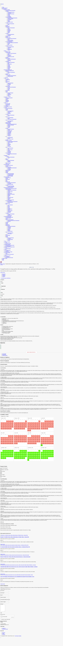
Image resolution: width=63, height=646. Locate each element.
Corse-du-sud (8, 104)
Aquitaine (5, 242)
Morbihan (7, 61)
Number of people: (3, 597)
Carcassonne (9, 111)
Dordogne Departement (11, 27)
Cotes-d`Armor (8, 52)
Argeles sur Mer (10, 142)
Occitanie (5, 107)
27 (3, 428)
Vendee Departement (11, 173)
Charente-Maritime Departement (12, 17)
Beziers (9, 129)
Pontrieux (9, 55)
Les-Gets (9, 228)
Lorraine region (8, 250)
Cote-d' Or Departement (11, 72)
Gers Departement (10, 120)
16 (28, 426)
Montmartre (9, 94)
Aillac (9, 28)
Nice (8, 196)
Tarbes (9, 127)
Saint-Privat (9, 134)
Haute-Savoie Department (11, 226)
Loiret (7, 91)
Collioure (9, 143)
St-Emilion (9, 35)
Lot (6, 136)
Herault (7, 128)
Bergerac (9, 29)
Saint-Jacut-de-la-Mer (11, 56)
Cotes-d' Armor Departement (12, 53)
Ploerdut (9, 66)
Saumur (7, 166)
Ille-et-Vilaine (8, 58)
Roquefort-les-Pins (10, 197)
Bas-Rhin (7, 100)
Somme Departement (11, 185)
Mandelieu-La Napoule (11, 194)
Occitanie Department (9, 108)
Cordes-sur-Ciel (10, 149)
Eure (6, 158)
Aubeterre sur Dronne (11, 13)
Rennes (9, 59)
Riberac (9, 31)
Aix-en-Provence (10, 202)
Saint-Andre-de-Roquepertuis (12, 119)
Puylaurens (9, 151)
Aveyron (7, 114)
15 (3, 454)
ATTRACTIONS (4, 355)
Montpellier (9, 133)
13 (5, 439)
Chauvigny (9, 47)
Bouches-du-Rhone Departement (12, 201)
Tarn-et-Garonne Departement (12, 153)
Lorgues (9, 208)
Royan (9, 20)
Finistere (7, 57)
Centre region (8, 79)
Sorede (9, 145)
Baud (8, 63)
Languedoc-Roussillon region (10, 246)
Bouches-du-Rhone (9, 200)
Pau (8, 44)
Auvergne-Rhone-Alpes (7, 216)
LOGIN (1, 264)
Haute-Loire (7, 224)
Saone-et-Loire (8, 74)
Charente (7, 11)
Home (3, 7)
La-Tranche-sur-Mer (11, 174)
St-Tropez (9, 212)
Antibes (9, 190)
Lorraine (5, 249)
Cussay (9, 87)
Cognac (9, 15)
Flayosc (9, 206)
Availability (4, 275)
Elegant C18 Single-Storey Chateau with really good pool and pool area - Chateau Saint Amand (15, 556)
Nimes (9, 118)
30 (28, 430)
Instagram (3, 632)
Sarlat (8, 32)
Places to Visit (4, 8)
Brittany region (8, 51)
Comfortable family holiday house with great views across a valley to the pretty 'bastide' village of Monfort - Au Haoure (18, 566)
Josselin (9, 65)
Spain (3, 259)
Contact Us (3, 628)
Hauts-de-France (6, 176)
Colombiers (9, 132)
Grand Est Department (9, 97)
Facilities (3, 274)
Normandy (5, 155)
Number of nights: (3, 601)
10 (10, 423)
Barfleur (9, 161)
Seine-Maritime (8, 163)
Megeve (9, 229)
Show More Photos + (31, 352)
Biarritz (9, 43)
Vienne (7, 45)
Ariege (7, 109)
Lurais (9, 85)
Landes (7, 36)
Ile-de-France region (9, 106)
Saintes (9, 21)
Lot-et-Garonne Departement (12, 38)
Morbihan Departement (11, 62)
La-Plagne (9, 238)
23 (28, 428)
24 (10, 426)
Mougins (9, 195)
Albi (8, 148)
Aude (7, 110)
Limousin (5, 247)
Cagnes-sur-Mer (10, 191)
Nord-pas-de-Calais (7, 252)
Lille (6, 253)
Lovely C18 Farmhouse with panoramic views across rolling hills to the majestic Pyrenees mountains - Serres (17, 576)
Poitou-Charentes (6, 256)
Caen (8, 157)
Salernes (9, 209)
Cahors (9, 138)
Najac (8, 115)
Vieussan (9, 135)
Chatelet (9, 93)
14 (1, 454)
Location (3, 276)
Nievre (7, 73)
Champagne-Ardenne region (10, 245)
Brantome (9, 30)
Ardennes (7, 98)
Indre (6, 82)
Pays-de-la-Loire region (9, 165)
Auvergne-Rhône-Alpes (9, 217)
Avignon (9, 214)
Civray (9, 48)
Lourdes (9, 126)
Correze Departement (11, 23)
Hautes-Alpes (8, 203)
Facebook (3, 634)
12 (52, 423)
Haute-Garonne (8, 122)
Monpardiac (9, 121)
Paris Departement (10, 92)
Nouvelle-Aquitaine (7, 9)
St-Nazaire (9, 169)
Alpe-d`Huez (10, 233)
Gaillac (9, 150)
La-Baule (9, 168)
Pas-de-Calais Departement (12, 182)
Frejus (9, 207)
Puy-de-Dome (8, 235)
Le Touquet (9, 183)
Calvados (7, 156)
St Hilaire (7, 78)
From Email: (2, 592)
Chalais (9, 14)
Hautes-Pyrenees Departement (12, 124)
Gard (6, 116)
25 (12, 426)
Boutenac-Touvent (10, 18)
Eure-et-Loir (8, 81)
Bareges (9, 125)
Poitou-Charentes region (9, 257)
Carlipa (9, 112)
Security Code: (2, 614)
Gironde (7, 33)
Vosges (7, 101)
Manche (7, 159)
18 (18, 426)
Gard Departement (10, 117)
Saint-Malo (9, 60)
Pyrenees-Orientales (9, 140)
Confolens (9, 16)
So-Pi (8, 95)
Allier (7, 218)
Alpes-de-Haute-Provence (9, 219)
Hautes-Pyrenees (8, 123)
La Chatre (9, 84)
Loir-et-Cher (8, 90)
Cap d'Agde (9, 131)
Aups (8, 205)
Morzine (9, 230)
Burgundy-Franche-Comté (8, 69)
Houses (34, 265)
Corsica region (8, 103)
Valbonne (9, 198)
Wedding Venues (4, 258)
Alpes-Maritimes (8, 189)
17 (16, 426)
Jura (6, 180)
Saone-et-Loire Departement (12, 75)
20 (3, 426)
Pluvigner (9, 67)
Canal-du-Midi (10, 130)
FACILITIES (4, 353)
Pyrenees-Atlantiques (9, 41)
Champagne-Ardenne (7, 244)
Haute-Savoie (8, 225)
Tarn (6, 147)
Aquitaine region (8, 243)
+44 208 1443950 (3, 623)
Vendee (7, 172)
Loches (9, 88)
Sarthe (7, 171)
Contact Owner (2, 272)
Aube (7, 99)
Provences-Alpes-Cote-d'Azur (8, 187)
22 (39, 426)
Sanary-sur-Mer (10, 210)
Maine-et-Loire (8, 170)
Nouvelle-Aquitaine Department (10, 10)
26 (1, 428)
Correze (7, 22)
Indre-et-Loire (8, 86)
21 (5, 426)
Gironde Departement (11, 34)
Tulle (8, 24)
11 (12, 423)
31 (10, 428)
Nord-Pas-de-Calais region (10, 254)
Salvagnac (9, 152)
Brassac (9, 154)
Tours (8, 89)
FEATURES (4, 354)
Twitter (3, 633)
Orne (6, 162)
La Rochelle (9, 19)
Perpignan (9, 144)
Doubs (7, 178)
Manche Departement (11, 160)
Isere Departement (10, 232)
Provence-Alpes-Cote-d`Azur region (11, 188)
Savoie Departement (11, 237)
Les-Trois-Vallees (10, 239)
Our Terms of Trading (18, 635)
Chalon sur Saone (10, 76)
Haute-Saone (8, 179)
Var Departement (10, 204)
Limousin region (8, 248)
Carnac (9, 64)
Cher (6, 80)
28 (5, 428)
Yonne (7, 77)
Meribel (9, 240)
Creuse (7, 25)
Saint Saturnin (10, 215)
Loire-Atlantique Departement (12, 167)
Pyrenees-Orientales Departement (12, 141)
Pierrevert (9, 221)
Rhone (7, 236)
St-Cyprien (9, 146)
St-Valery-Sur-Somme (11, 186)
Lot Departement (10, 137)
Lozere (7, 139)
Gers (31, 265)
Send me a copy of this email (5, 619)
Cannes (9, 192)
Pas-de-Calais (8, 181)
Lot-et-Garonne (8, 37)
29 (39, 428)
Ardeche (7, 222)
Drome (7, 223)
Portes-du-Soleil (10, 231)
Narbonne (9, 113)
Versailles (9, 96)
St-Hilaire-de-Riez (10, 175)
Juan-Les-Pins (10, 193)
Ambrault (9, 83)
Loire (6, 234)
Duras (9, 39)
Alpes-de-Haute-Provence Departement (13, 220)
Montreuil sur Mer (10, 184)
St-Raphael (9, 211)
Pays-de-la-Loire (6, 164)
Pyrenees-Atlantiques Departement (13, 42)
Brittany (5, 50)
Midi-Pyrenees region (9, 251)
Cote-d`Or (7, 71)
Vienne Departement (11, 46)
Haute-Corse (8, 105)
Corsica (5, 102)
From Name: (2, 590)
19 (1, 426)
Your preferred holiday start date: (5, 599)
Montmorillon (10, 49)
